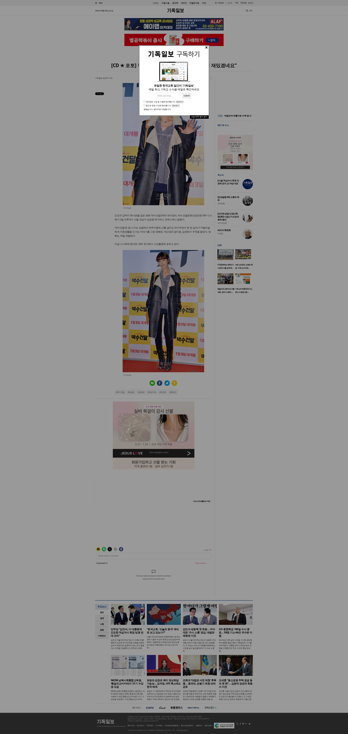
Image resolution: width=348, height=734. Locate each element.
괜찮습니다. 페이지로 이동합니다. (157, 109)
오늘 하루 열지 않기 (199, 116)
